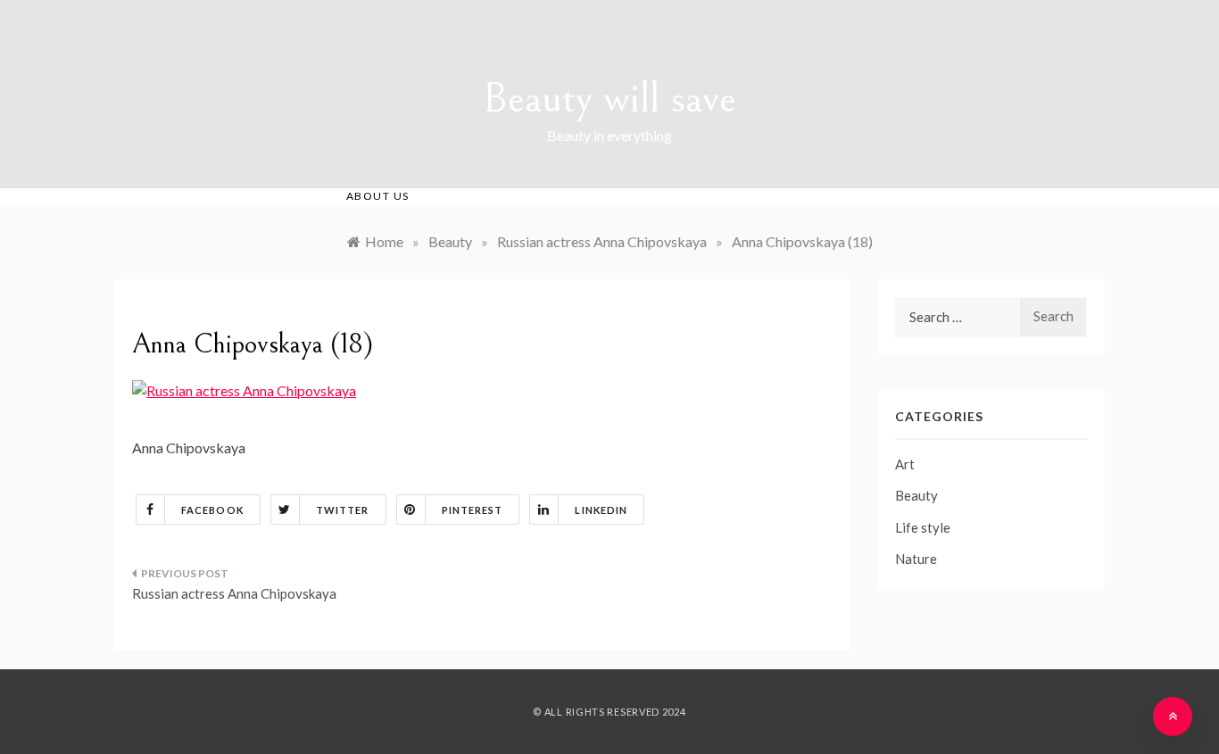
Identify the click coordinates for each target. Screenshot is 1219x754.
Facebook (212, 510)
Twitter (342, 510)
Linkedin (601, 510)
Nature (916, 559)
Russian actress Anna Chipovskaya (234, 593)
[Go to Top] (1172, 716)
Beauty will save (609, 98)
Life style (922, 527)
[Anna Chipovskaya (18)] (244, 388)
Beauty (916, 495)
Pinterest (472, 510)
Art (905, 464)
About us (378, 196)
